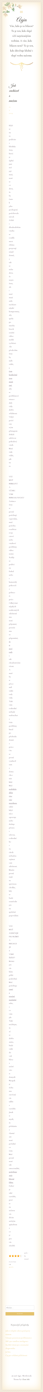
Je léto (8, 1352)
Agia (22, 20)
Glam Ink (26, 1379)
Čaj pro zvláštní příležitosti (16, 1355)
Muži (11, 1267)
